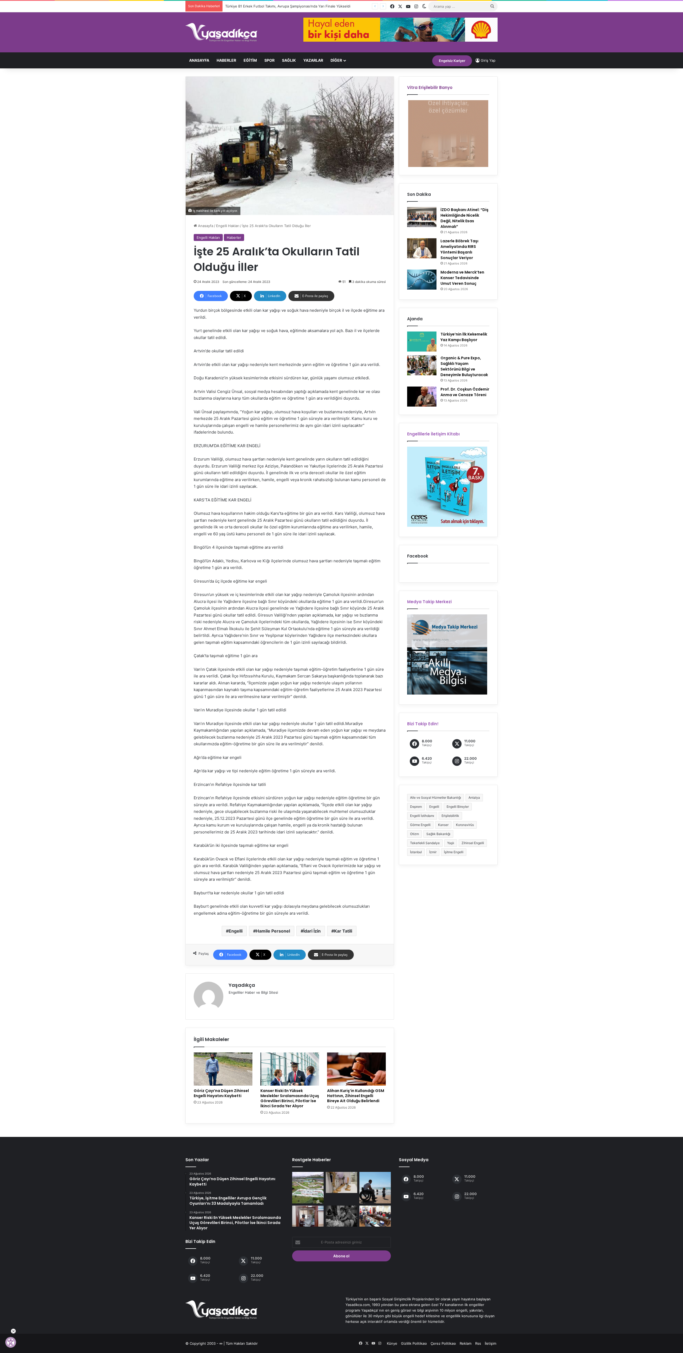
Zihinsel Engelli (473, 843)
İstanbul (416, 852)
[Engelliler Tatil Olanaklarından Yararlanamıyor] (375, 1187)
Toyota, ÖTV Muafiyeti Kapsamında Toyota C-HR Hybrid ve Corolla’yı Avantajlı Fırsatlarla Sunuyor (305, 6)
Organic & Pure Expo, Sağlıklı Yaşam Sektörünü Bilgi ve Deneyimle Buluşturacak (464, 366)
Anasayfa (199, 60)
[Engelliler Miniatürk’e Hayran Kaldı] (308, 1187)
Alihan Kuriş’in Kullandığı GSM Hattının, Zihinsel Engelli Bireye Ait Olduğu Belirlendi (355, 1096)
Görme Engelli (420, 825)
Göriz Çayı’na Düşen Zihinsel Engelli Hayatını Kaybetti (221, 1093)
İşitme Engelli (453, 852)
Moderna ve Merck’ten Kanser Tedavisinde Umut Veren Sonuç (462, 278)
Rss (478, 1343)
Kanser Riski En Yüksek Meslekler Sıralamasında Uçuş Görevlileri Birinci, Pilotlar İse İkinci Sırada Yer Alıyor (289, 1098)
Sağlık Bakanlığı (438, 834)
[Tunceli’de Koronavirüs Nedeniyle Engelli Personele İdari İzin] (375, 1216)
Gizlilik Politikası (414, 1343)
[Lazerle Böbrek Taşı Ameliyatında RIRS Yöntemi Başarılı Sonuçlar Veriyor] (421, 248)
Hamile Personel (273, 931)
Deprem (416, 807)
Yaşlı (450, 843)
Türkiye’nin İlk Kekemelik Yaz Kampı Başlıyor (463, 337)
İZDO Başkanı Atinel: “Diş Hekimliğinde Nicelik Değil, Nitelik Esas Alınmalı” (464, 218)
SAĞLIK (289, 60)
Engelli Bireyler (458, 807)
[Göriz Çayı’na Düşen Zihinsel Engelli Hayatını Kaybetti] (223, 1069)
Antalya (474, 798)
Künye (392, 1343)
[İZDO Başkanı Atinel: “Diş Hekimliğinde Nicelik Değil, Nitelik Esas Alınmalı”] (421, 217)
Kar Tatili (343, 931)
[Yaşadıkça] (221, 32)
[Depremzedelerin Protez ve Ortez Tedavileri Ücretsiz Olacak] (341, 1182)
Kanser (443, 825)
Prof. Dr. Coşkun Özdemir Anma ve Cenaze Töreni (464, 392)
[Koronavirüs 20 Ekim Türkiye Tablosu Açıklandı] (308, 1216)
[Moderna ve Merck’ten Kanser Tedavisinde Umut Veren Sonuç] (421, 280)
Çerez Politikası (443, 1343)
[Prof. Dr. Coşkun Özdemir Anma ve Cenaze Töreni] (421, 397)
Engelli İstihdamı (422, 816)
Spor (269, 60)
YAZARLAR (313, 60)
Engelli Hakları (227, 226)
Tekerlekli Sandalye (425, 843)
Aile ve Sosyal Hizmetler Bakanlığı (435, 798)
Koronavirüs (465, 825)
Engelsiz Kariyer (452, 61)
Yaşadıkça (242, 985)
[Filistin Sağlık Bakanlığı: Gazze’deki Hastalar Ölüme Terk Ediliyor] (341, 1216)
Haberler (226, 60)
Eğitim (250, 60)
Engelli (236, 931)
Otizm (414, 834)
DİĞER (336, 60)
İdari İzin (312, 931)
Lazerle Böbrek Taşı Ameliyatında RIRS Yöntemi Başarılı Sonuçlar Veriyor (459, 249)
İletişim (490, 1343)
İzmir (432, 852)
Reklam (465, 1343)
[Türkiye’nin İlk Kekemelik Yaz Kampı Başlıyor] (421, 342)
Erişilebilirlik (450, 816)
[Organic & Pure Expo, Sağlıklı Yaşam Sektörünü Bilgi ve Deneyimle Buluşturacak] (421, 365)
